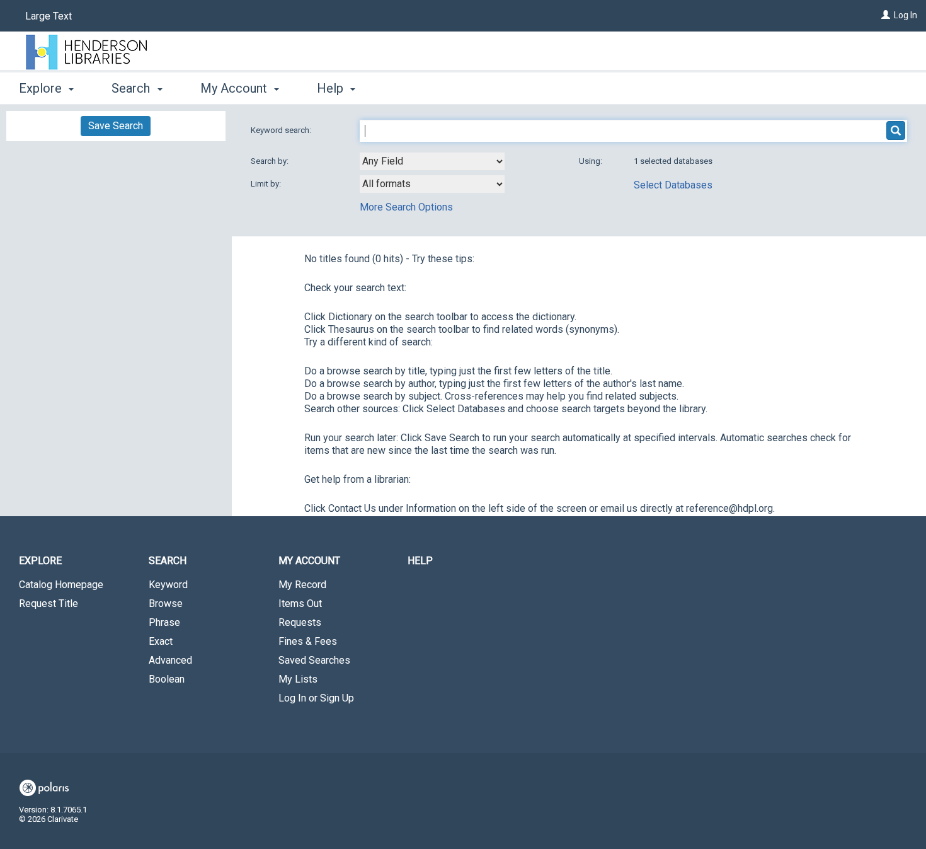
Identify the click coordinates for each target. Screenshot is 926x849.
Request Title (48, 603)
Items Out (300, 603)
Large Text (48, 16)
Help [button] (331, 88)
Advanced (170, 660)
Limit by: (267, 183)
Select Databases (673, 185)
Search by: (270, 161)
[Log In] (885, 15)
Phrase (164, 622)
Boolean (167, 679)
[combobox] (432, 161)
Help (420, 561)
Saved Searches (314, 660)
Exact (161, 641)
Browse (166, 603)
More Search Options (406, 207)
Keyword (168, 585)
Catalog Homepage (61, 585)
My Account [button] (235, 88)
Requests (299, 622)
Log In (905, 15)
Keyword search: (282, 130)
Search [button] (132, 88)
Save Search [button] (115, 126)
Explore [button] (42, 88)
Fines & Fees (307, 641)
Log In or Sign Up (316, 698)
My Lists (297, 679)
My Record (302, 585)
